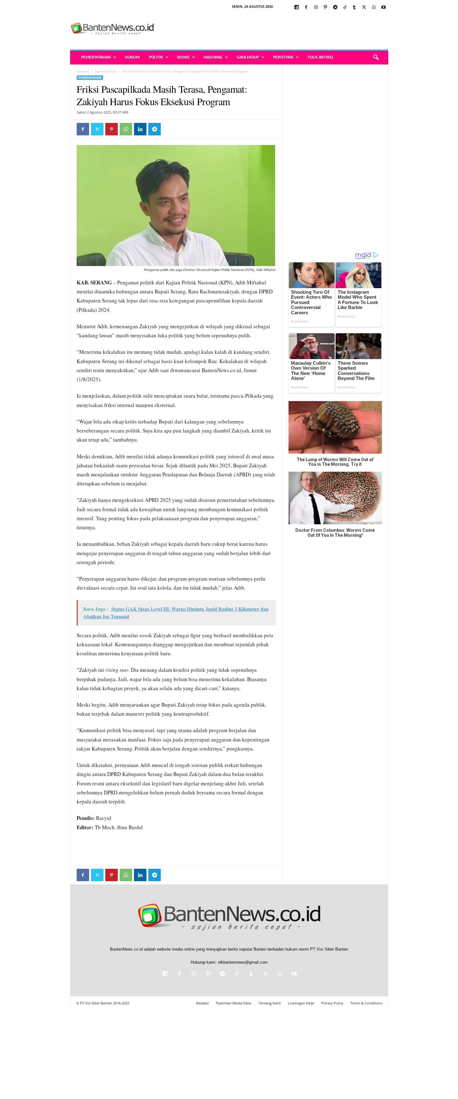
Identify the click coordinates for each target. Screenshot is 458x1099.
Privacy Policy (332, 1003)
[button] (377, 57)
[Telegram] (335, 7)
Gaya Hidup (248, 57)
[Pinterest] (325, 7)
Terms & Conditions (366, 1003)
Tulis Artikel (321, 57)
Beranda (83, 71)
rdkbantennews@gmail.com (243, 962)
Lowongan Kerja (301, 1003)
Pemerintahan (96, 57)
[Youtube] (383, 7)
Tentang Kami (270, 1003)
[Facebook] (306, 7)
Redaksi (202, 1003)
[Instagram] (316, 7)
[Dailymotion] (296, 7)
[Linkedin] (140, 129)
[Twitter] (364, 7)
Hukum (132, 57)
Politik (156, 57)
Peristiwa (283, 57)
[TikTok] (345, 7)
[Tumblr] (354, 7)
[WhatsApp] (374, 7)
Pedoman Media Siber (233, 1003)
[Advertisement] (274, 29)
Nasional (213, 57)
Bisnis (183, 57)
